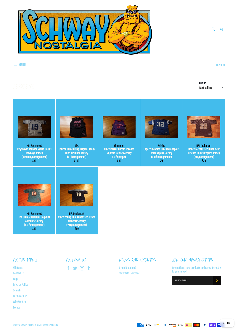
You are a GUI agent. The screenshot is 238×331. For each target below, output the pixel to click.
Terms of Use (20, 296)
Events (16, 307)
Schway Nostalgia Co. (30, 325)
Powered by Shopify (49, 325)
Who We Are (19, 302)
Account (220, 65)
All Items (17, 268)
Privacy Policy (20, 284)
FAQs (15, 279)
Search (16, 290)
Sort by (202, 83)
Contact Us (18, 273)
